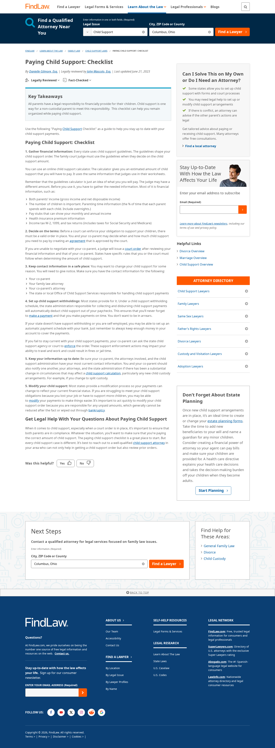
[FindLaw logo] (39, 6)
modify (34, 400)
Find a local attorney (200, 146)
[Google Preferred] (101, 712)
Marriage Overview (193, 258)
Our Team (112, 631)
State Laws (160, 661)
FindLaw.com (216, 631)
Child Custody (215, 558)
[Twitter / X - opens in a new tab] (71, 712)
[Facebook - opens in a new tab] (51, 712)
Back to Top (139, 592)
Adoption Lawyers (190, 366)
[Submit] (242, 209)
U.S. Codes (160, 675)
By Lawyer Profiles (117, 682)
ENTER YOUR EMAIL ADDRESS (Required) (51, 685)
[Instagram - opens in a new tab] (81, 712)
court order (133, 249)
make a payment (41, 316)
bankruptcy (96, 410)
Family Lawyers (188, 304)
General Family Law (219, 546)
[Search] (245, 6)
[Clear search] (143, 32)
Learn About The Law (51, 50)
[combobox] (115, 32)
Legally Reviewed (43, 80)
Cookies (76, 736)
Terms (29, 736)
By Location (113, 668)
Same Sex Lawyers (191, 316)
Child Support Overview (196, 264)
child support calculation (103, 373)
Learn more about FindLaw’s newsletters (203, 223)
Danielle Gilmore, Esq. (43, 71)
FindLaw (29, 50)
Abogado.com (217, 661)
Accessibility (113, 638)
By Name (111, 689)
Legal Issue (91, 24)
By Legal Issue (115, 675)
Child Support (72, 129)
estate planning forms (225, 421)
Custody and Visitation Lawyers (200, 354)
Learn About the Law (166, 654)
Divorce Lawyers (189, 341)
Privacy (43, 736)
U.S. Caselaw (161, 668)
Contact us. (62, 653)
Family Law (74, 50)
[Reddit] (91, 712)
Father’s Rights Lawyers (194, 329)
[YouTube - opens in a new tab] (61, 712)
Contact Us (112, 645)
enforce (69, 346)
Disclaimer (59, 736)
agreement (77, 241)
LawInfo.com (216, 677)
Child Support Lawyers (194, 291)
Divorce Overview (192, 251)
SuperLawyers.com (220, 646)
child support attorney (149, 443)
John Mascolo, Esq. (99, 71)
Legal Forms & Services (167, 631)
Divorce (210, 552)
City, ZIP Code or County (167, 24)
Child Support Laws (96, 50)
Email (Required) (190, 202)
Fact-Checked (78, 80)
